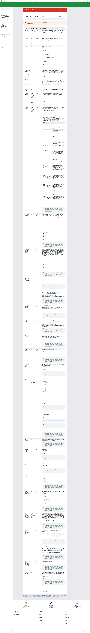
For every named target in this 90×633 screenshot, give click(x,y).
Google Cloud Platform (40, 627)
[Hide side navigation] (11, 631)
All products (52, 627)
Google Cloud (66, 620)
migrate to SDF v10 (44, 22)
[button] (6, 21)
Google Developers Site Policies (38, 596)
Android (25, 627)
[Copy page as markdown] (52, 16)
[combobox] (73, 1)
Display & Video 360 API (27, 1)
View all (66, 623)
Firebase (34, 627)
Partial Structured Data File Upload (31, 9)
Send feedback (61, 16)
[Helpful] (63, 14)
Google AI (47, 627)
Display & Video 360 (7, 1)
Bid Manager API (35, 1)
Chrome (66, 614)
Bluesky (40, 614)
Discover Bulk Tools (18, 1)
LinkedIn (40, 617)
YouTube (40, 620)
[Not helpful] (64, 14)
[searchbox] (6, 9)
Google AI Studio (67, 617)
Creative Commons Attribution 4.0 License (48, 595)
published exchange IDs (45, 534)
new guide (36, 10)
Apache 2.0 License (25, 596)
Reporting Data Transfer (43, 1)
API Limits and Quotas (17, 614)
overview (29, 25)
